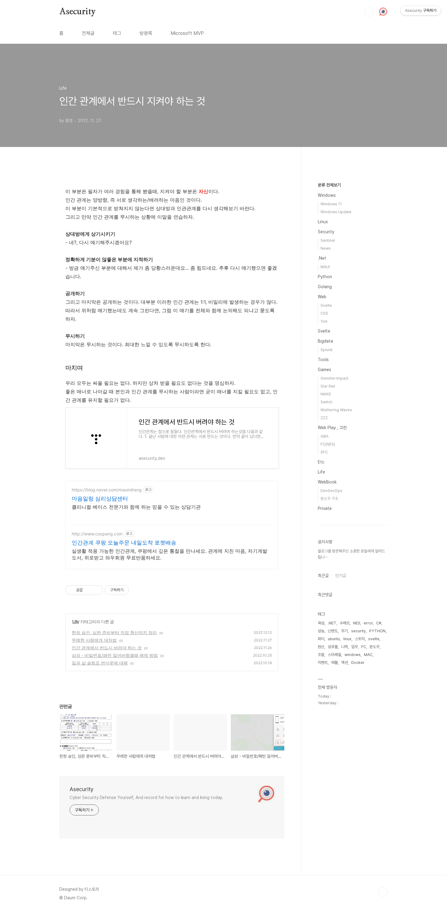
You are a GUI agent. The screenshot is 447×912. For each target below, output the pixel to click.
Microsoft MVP (187, 33)
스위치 (360, 639)
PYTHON (377, 631)
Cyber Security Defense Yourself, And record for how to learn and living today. (146, 797)
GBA (324, 436)
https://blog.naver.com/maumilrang (107, 489)
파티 (321, 639)
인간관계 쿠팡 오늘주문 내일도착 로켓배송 (124, 542)
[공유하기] (88, 590)
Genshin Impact (334, 378)
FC (363, 646)
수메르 (345, 623)
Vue (324, 321)
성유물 (333, 646)
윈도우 (374, 646)
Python (325, 276)
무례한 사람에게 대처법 (94, 640)
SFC (324, 452)
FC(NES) (328, 444)
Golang (325, 286)
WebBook (327, 482)
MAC (368, 654)
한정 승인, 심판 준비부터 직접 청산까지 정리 (114, 632)
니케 (344, 646)
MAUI (325, 267)
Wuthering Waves (336, 410)
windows (353, 654)
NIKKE (326, 394)
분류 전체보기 (329, 185)
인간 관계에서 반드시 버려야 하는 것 (107, 647)
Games (324, 369)
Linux (323, 221)
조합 (321, 654)
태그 (117, 33)
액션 (344, 662)
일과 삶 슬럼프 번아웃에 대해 (100, 662)
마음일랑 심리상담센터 (100, 498)
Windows (327, 195)
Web (322, 296)
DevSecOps (331, 490)
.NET (332, 623)
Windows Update (336, 212)
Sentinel (328, 240)
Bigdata (325, 341)
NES (356, 623)
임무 (354, 646)
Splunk (327, 349)
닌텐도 (333, 631)
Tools (323, 359)
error (368, 623)
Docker (358, 662)
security (358, 631)
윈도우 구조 (329, 498)
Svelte (326, 305)
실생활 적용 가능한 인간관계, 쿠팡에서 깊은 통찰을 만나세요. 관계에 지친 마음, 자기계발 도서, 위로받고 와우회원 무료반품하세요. (169, 554)
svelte (373, 639)
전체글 (88, 33)
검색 (368, 12)
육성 (321, 623)
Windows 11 (331, 204)
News (326, 248)
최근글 (323, 575)
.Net (322, 258)
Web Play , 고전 (332, 427)
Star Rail (328, 386)
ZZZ (324, 417)
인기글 (340, 575)
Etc (321, 461)
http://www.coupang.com (97, 533)
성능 (321, 631)
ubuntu (334, 639)
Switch (326, 402)
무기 (344, 631)
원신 (321, 646)
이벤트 (323, 662)
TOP (383, 892)
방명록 (146, 33)
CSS (324, 313)
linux (347, 639)
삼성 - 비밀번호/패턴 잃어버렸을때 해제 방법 (115, 655)
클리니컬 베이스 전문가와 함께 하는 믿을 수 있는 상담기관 (136, 507)
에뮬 (334, 662)
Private (325, 508)
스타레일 (334, 654)
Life (75, 621)
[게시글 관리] (96, 590)
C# (378, 623)
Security (326, 231)
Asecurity (77, 12)
